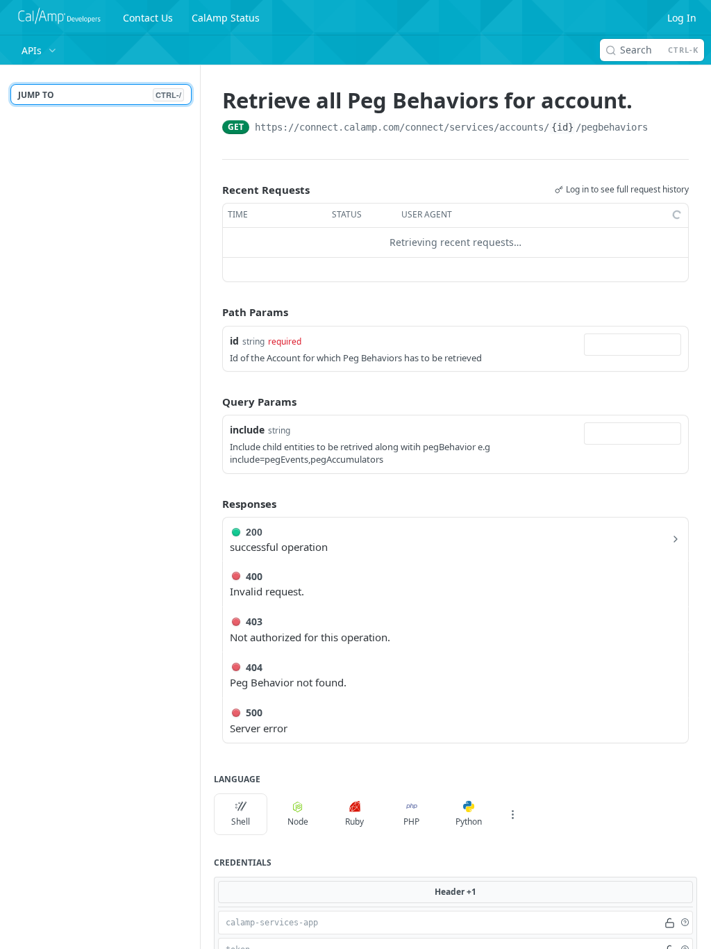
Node (297, 821)
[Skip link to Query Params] (212, 401)
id (234, 340)
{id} (562, 127)
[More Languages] (512, 814)
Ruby (354, 821)
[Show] (669, 922)
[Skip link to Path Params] (212, 312)
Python (468, 821)
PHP (411, 821)
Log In (681, 17)
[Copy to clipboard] (661, 128)
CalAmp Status (226, 17)
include (247, 429)
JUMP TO (99, 95)
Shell (240, 821)
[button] (684, 922)
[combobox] (632, 344)
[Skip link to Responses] (212, 504)
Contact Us (148, 17)
